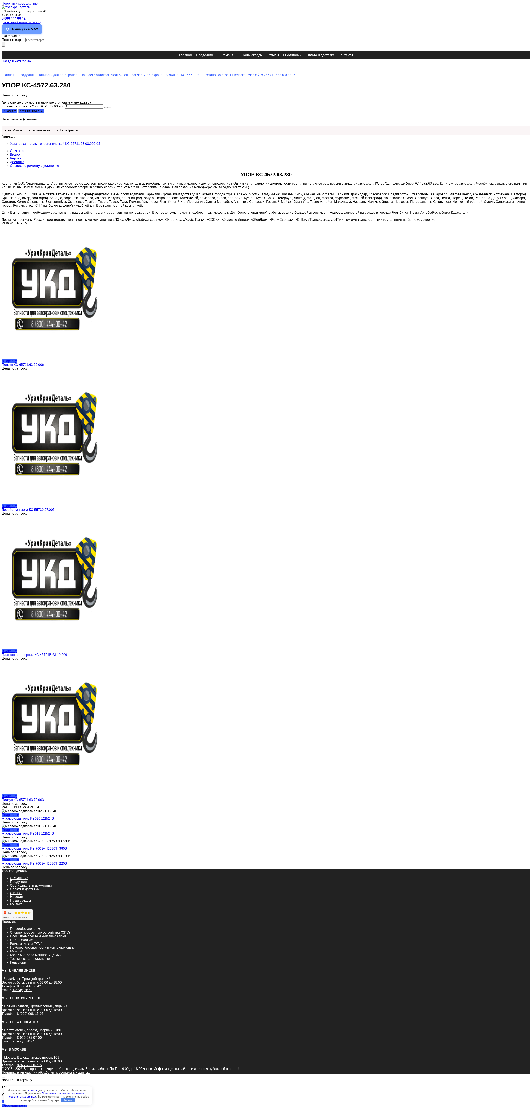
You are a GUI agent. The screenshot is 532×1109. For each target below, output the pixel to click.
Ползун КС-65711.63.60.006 (23, 364)
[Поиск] (3, 44)
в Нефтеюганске (39, 130)
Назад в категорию (16, 61)
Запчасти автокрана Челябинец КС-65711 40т (166, 75)
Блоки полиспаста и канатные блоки (38, 936)
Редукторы (18, 962)
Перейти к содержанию (20, 3)
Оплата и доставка (320, 55)
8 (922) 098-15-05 (30, 1013)
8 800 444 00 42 (29, 986)
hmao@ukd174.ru (25, 1041)
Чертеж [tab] (16, 158)
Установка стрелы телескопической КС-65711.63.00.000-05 (250, 75)
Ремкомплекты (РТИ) (26, 943)
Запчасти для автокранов (58, 75)
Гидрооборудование (25, 928)
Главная (185, 55)
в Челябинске (13, 130)
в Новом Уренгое (67, 130)
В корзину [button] (9, 361)
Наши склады (252, 55)
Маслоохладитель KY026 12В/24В (28, 818)
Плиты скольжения (24, 940)
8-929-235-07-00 (29, 1037)
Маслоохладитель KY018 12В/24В (28, 833)
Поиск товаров (13, 40)
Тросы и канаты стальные (30, 958)
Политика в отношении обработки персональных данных (46, 1072)
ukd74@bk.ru (11, 36)
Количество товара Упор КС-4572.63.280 (33, 106)
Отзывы (273, 55)
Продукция (204, 55)
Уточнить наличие (31, 110)
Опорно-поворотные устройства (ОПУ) (40, 932)
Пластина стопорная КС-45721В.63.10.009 (34, 655)
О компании (292, 55)
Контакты (346, 55)
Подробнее (10, 815)
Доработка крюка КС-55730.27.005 (28, 509)
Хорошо (68, 1100)
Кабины (16, 951)
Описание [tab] (17, 151)
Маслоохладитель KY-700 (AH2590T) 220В (34, 863)
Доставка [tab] (17, 162)
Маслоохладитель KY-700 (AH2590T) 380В (34, 848)
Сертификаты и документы (31, 885)
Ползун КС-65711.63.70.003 (23, 800)
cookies (33, 1090)
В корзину (9, 110)
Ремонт (227, 55)
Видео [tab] (15, 154)
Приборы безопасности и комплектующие (42, 947)
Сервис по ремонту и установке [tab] (34, 166)
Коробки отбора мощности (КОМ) (35, 955)
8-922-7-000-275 (29, 1065)
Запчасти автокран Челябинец (104, 75)
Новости (16, 896)
